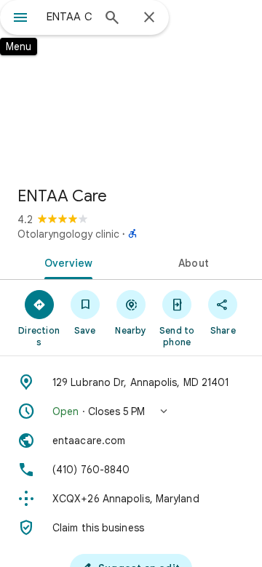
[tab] (66, 261)
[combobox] (69, 16)
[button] (131, 411)
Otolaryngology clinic (68, 234)
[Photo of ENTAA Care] (131, 87)
